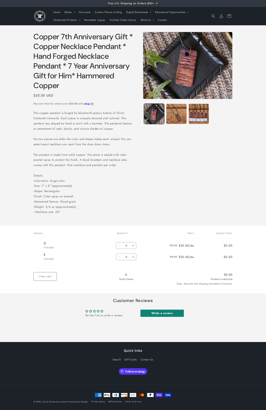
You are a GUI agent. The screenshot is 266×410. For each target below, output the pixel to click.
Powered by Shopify (78, 401)
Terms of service (133, 401)
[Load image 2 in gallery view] (176, 114)
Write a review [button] (162, 313)
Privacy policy (98, 401)
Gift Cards (130, 359)
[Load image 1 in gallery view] (154, 114)
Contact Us (147, 359)
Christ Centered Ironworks (55, 401)
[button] (69, 12)
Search (117, 359)
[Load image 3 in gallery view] (199, 114)
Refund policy (115, 401)
